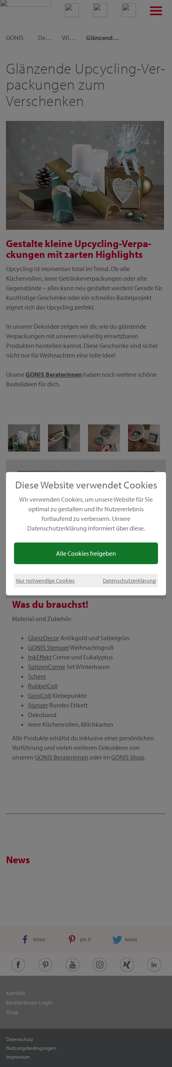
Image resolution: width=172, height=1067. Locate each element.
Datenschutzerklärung (129, 580)
